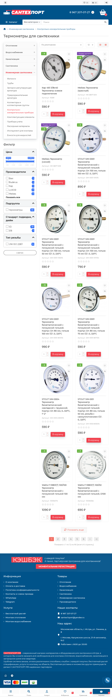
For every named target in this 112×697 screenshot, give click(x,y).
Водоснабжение (14, 52)
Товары (62, 576)
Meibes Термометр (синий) (52, 160)
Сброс (20, 253)
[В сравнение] (69, 60)
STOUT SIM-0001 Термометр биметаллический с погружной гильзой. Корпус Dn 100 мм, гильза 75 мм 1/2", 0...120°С (91, 246)
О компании (12, 582)
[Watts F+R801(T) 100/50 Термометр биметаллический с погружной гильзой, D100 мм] (92, 465)
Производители (68, 602)
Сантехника (12, 66)
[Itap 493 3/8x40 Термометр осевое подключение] (56, 68)
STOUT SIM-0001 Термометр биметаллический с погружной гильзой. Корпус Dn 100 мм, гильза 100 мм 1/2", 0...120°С (91, 166)
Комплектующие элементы (20, 117)
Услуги (8, 607)
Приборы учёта (14, 121)
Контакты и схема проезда (19, 594)
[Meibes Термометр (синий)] (56, 139)
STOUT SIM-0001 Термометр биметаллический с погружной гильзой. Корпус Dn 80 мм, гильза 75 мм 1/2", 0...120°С (91, 326)
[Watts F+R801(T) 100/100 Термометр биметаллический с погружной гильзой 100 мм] (56, 465)
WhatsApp (11, 598)
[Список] (105, 44)
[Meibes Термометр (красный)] (92, 68)
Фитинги (11, 78)
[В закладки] (69, 54)
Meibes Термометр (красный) (88, 89)
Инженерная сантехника (21, 29)
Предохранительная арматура (17, 96)
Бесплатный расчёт (16, 613)
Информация (12, 576)
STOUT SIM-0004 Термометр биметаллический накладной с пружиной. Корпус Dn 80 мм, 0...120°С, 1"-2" (56, 406)
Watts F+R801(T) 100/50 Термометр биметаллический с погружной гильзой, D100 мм (92, 491)
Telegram (10, 602)
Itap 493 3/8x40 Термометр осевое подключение (52, 90)
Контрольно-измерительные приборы (56, 29)
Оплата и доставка (15, 586)
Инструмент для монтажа (20, 130)
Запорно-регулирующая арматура (19, 89)
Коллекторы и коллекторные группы (18, 103)
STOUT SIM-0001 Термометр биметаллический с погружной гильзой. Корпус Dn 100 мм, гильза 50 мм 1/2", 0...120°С (56, 246)
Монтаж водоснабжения (18, 621)
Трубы (10, 83)
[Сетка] (100, 44)
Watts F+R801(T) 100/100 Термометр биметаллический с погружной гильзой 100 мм (55, 491)
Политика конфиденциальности (22, 590)
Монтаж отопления (16, 617)
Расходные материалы (18, 126)
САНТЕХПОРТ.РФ (12, 653)
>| (96, 539)
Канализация (12, 59)
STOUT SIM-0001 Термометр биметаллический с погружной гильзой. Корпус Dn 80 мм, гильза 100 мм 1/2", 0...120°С (55, 326)
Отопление (11, 45)
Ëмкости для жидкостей (19, 135)
